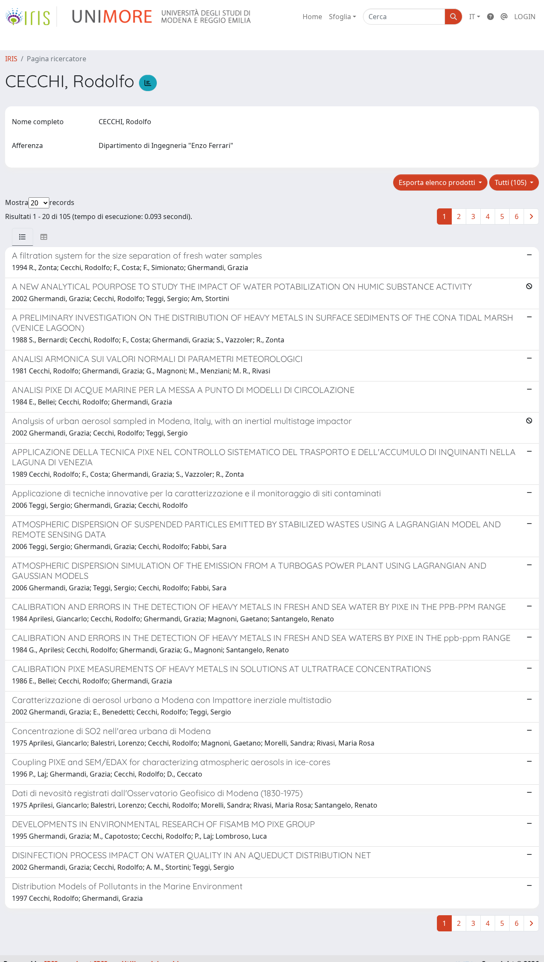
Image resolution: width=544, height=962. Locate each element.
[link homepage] (31, 16)
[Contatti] (504, 16)
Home (312, 16)
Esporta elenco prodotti (438, 182)
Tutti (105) (511, 182)
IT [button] (472, 16)
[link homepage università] (162, 16)
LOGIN (525, 16)
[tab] (22, 237)
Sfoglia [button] (340, 16)
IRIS (11, 58)
